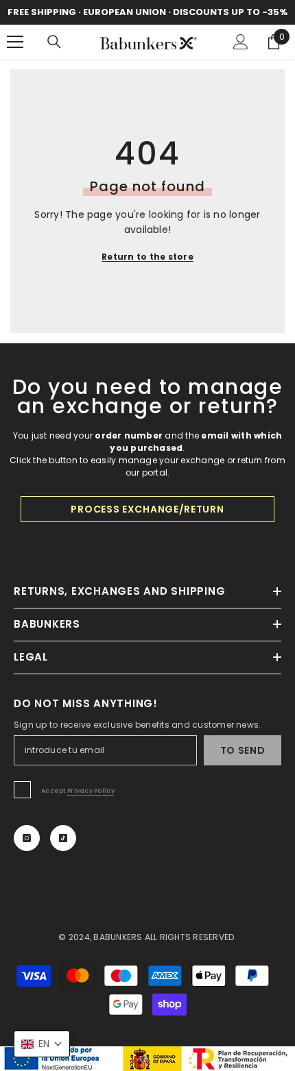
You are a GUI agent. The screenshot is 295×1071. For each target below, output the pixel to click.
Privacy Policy (91, 791)
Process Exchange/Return (147, 509)
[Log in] (240, 41)
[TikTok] (63, 838)
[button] (41, 1044)
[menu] (15, 42)
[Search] (54, 42)
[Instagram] (27, 838)
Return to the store (147, 256)
